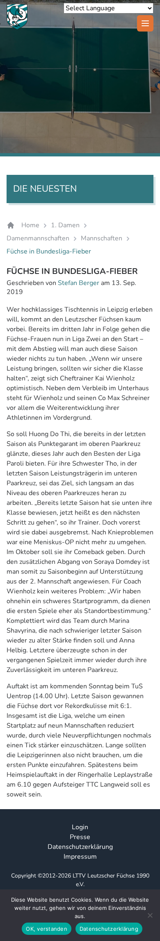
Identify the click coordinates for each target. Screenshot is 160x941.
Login (80, 827)
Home (30, 225)
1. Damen (65, 225)
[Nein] (150, 915)
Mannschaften (101, 238)
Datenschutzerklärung (80, 846)
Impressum (80, 856)
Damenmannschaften (38, 238)
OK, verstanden (46, 928)
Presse (80, 836)
